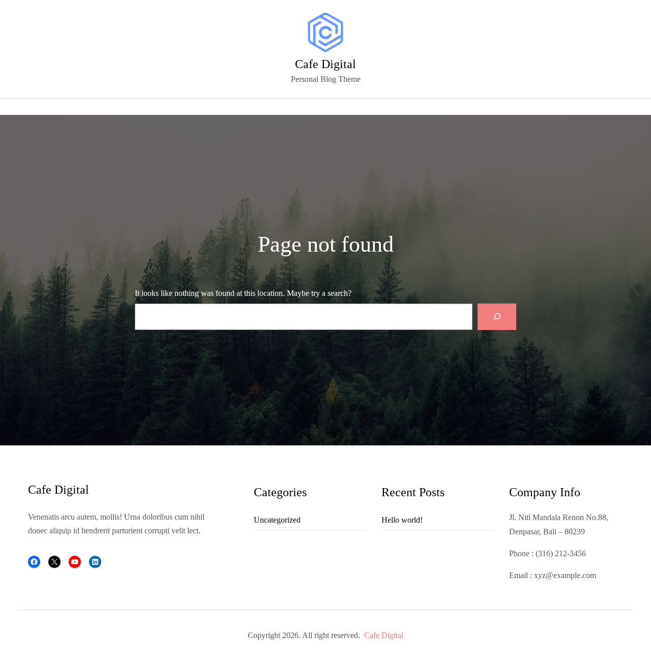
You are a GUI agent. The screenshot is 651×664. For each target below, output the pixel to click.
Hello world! (402, 520)
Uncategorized (277, 520)
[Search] (497, 317)
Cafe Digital (325, 64)
